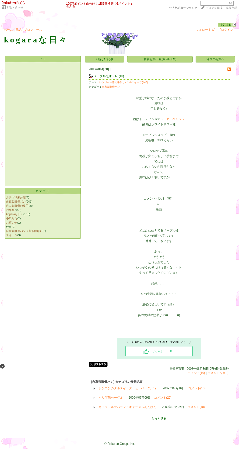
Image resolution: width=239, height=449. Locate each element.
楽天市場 (231, 8)
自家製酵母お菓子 (17, 205)
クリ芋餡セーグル (111, 397)
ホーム (8, 29)
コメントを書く (218, 373)
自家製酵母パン (16, 201)
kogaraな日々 (14, 214)
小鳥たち (11, 218)
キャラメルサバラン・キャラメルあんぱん (127, 407)
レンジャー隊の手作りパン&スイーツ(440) (123, 82)
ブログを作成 (214, 8)
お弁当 (10, 210)
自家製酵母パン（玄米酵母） (24, 231)
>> (183, 8)
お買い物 (11, 222)
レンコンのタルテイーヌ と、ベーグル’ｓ (128, 388)
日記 (18, 29)
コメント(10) (196, 373)
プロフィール (33, 29)
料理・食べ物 (15, 7)
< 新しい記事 (104, 59)
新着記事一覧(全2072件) (160, 59)
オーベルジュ (175, 119)
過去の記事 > (215, 59)
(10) (121, 76)
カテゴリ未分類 (16, 197)
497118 (225, 25)
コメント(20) (162, 397)
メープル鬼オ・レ (106, 76)
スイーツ (11, 235)
